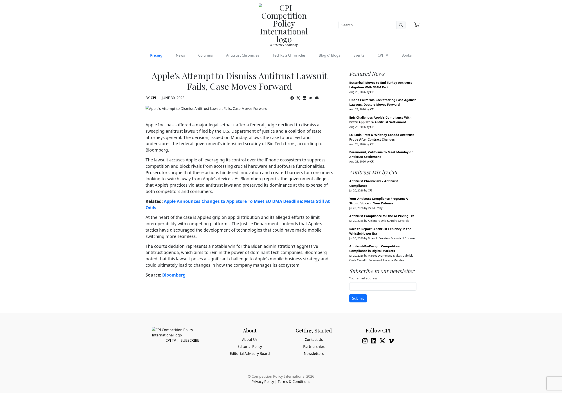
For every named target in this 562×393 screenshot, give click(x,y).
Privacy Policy (263, 381)
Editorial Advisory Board (250, 353)
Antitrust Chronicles (242, 55)
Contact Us (314, 339)
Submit (358, 298)
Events (358, 55)
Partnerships (314, 346)
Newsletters (314, 353)
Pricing (156, 55)
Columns (205, 55)
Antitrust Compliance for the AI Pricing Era (381, 216)
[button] (417, 24)
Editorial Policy (250, 346)
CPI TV (383, 55)
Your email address (363, 278)
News (180, 55)
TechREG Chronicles (289, 55)
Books (407, 55)
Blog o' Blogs (329, 55)
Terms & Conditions (294, 381)
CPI (153, 97)
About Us (250, 339)
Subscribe (190, 340)
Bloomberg (174, 275)
